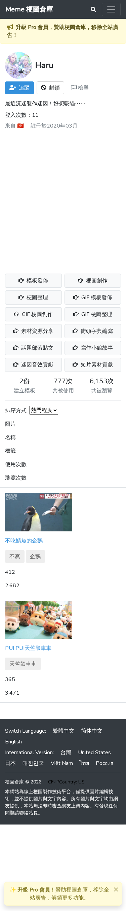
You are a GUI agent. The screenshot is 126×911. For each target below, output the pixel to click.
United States (94, 752)
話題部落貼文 (36, 348)
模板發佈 (36, 280)
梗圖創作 (96, 280)
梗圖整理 (36, 297)
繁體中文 (63, 731)
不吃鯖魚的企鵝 (24, 541)
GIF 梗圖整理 (96, 314)
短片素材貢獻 (96, 365)
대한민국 (33, 763)
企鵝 (35, 556)
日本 (10, 763)
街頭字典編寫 (96, 331)
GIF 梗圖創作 (36, 314)
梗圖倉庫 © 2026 (23, 782)
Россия (104, 763)
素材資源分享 (36, 331)
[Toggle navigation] (111, 9)
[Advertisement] (63, 199)
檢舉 (83, 88)
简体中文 (91, 731)
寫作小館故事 (96, 348)
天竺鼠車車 (22, 664)
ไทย (84, 763)
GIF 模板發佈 (96, 297)
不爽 (14, 556)
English (13, 741)
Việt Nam (62, 763)
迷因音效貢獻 (36, 365)
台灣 (65, 752)
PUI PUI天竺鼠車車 (28, 648)
